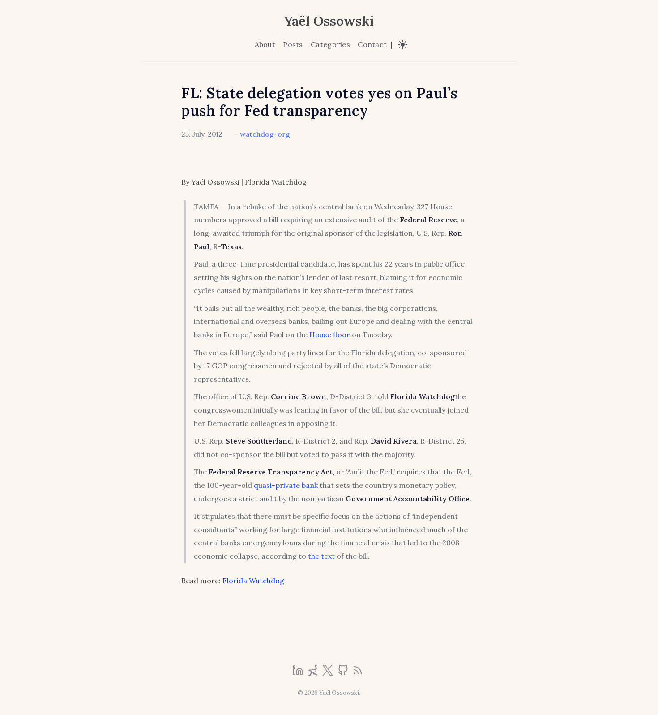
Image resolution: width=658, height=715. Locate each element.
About (265, 44)
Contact (372, 44)
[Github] (344, 672)
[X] (328, 672)
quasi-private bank (286, 485)
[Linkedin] (298, 672)
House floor (329, 334)
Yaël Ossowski (329, 20)
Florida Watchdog (253, 580)
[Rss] (357, 672)
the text (321, 555)
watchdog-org (265, 133)
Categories (330, 44)
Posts (293, 44)
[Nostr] (314, 672)
